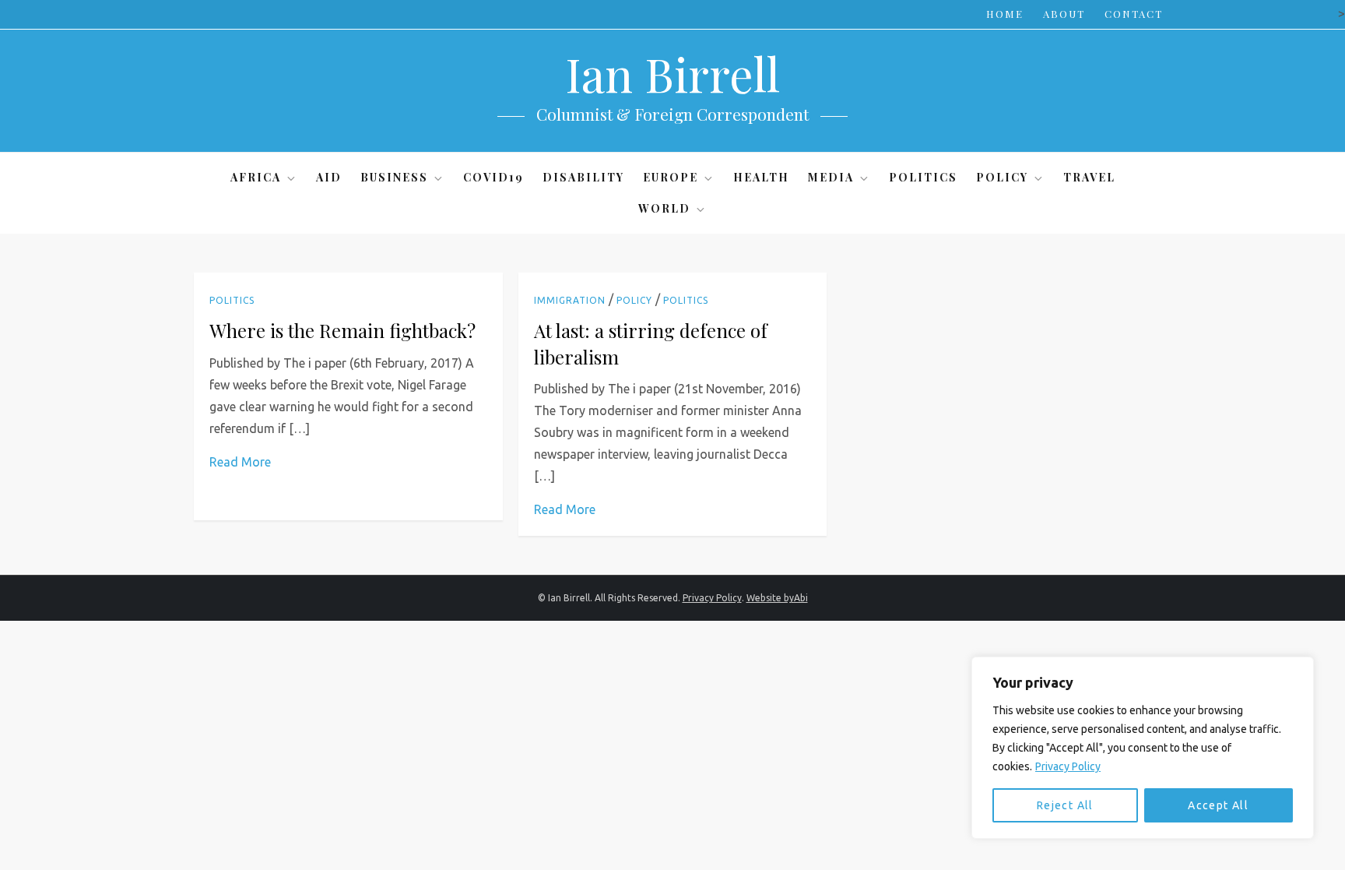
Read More (240, 462)
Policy (1002, 177)
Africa (255, 177)
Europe (670, 177)
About (1064, 13)
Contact (1133, 13)
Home (1005, 13)
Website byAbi (777, 598)
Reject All (1065, 805)
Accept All (1218, 805)
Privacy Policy (1068, 766)
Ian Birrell (672, 73)
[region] (1142, 748)
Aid (329, 177)
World (664, 208)
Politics (923, 177)
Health (761, 177)
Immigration (570, 300)
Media (831, 177)
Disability (583, 177)
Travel (1089, 177)
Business (394, 177)
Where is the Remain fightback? (342, 330)
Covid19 (493, 177)
